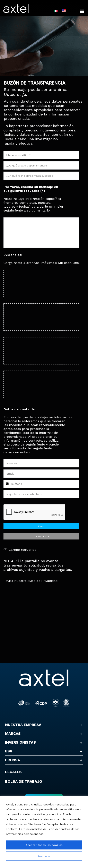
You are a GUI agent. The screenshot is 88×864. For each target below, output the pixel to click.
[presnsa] (16, 6)
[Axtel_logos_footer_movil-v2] (44, 693)
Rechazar (44, 856)
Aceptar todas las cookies (44, 845)
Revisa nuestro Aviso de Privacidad (30, 581)
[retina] (44, 671)
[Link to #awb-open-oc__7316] (82, 11)
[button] (44, 724)
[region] (44, 830)
